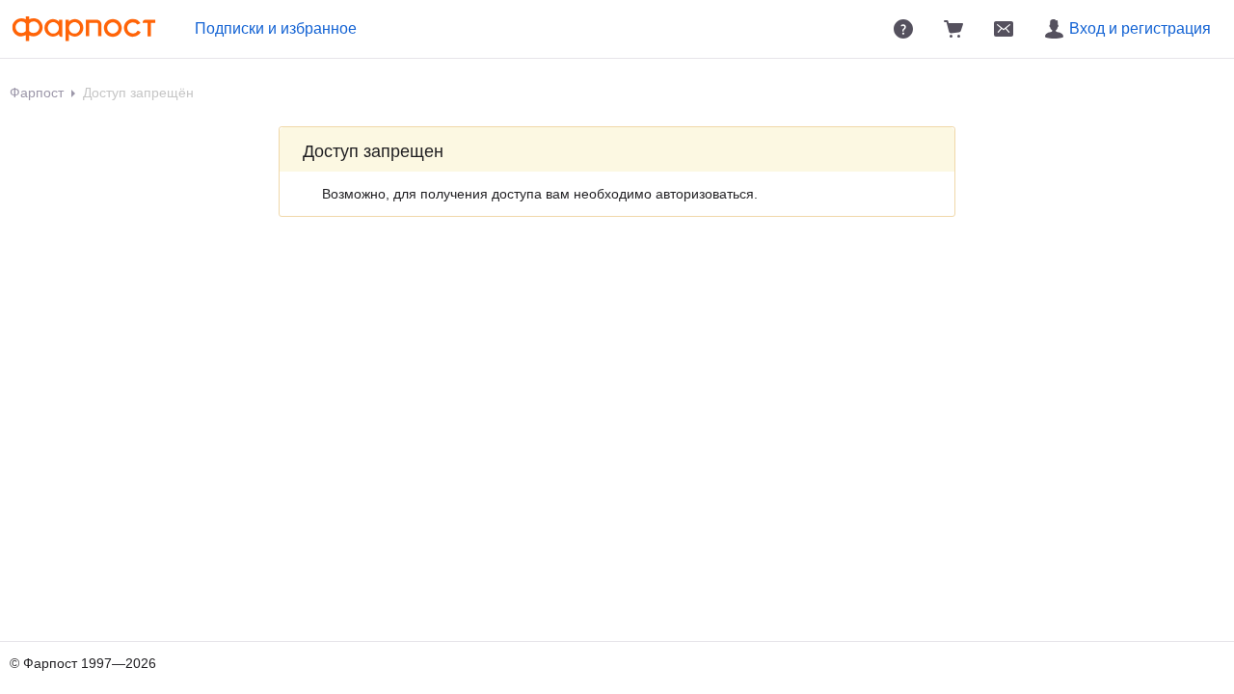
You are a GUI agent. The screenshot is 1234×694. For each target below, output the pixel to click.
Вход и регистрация (1140, 28)
